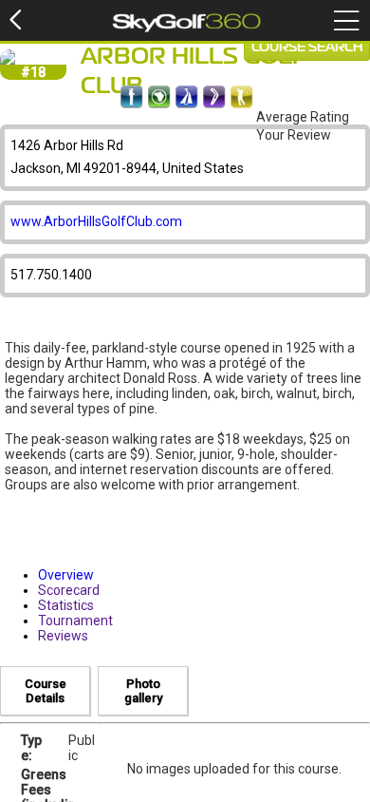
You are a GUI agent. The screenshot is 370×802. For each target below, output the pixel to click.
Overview (66, 574)
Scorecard (69, 590)
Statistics (66, 605)
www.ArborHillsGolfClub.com (96, 221)
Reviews (63, 635)
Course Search (306, 47)
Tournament (75, 620)
